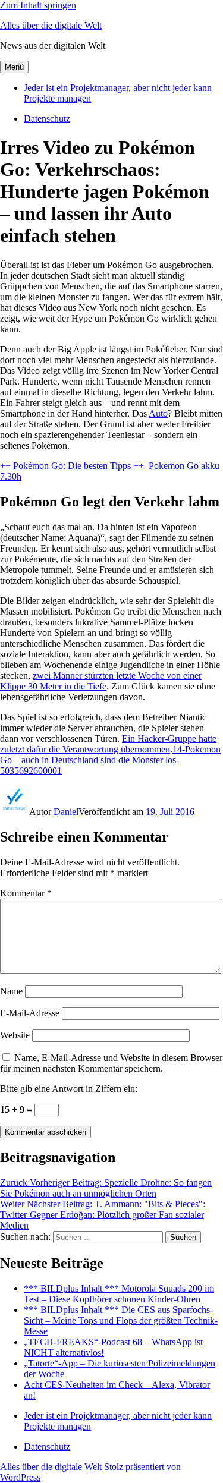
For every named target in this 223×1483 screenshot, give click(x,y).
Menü (14, 66)
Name (11, 991)
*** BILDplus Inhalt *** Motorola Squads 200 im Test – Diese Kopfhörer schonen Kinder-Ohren (119, 1293)
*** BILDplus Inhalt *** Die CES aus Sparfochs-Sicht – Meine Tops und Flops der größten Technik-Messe (121, 1320)
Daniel (66, 812)
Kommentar (26, 893)
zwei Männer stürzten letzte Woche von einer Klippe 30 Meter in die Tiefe (101, 680)
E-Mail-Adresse (29, 1013)
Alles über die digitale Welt (51, 25)
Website (15, 1035)
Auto (158, 413)
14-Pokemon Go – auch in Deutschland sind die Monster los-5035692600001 (110, 760)
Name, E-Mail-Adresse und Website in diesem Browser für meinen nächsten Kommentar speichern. (111, 1063)
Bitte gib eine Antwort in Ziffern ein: (68, 1089)
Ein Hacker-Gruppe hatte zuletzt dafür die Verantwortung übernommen (108, 743)
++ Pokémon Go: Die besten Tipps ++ (72, 466)
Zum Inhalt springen (38, 5)
